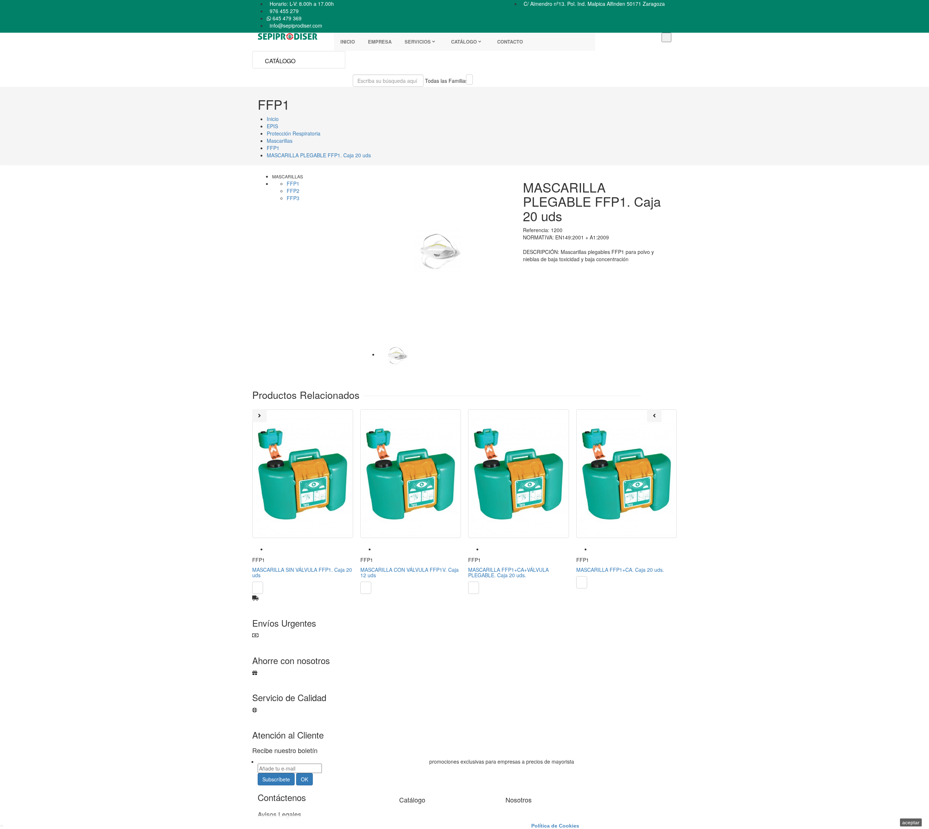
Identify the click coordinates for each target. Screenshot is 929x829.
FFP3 (293, 198)
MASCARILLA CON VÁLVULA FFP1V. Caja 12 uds (409, 572)
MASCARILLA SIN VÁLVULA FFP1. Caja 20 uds (302, 572)
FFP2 (293, 190)
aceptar (911, 822)
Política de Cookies (555, 826)
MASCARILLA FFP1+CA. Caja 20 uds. (620, 569)
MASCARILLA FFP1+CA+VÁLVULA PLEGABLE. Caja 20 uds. (508, 572)
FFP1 (293, 183)
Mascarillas (287, 176)
